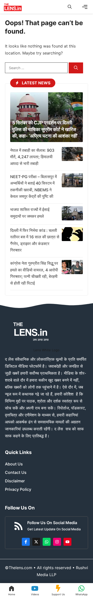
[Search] (76, 68)
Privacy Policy (18, 489)
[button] (70, 7)
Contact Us (16, 472)
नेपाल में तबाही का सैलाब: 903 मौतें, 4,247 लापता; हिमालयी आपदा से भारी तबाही (32, 157)
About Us (14, 463)
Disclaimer (15, 480)
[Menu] (85, 7)
